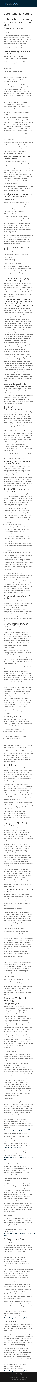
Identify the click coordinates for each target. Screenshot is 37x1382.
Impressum (23, 1377)
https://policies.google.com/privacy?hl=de (15, 1318)
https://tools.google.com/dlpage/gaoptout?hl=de (18, 1130)
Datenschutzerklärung (18, 1379)
